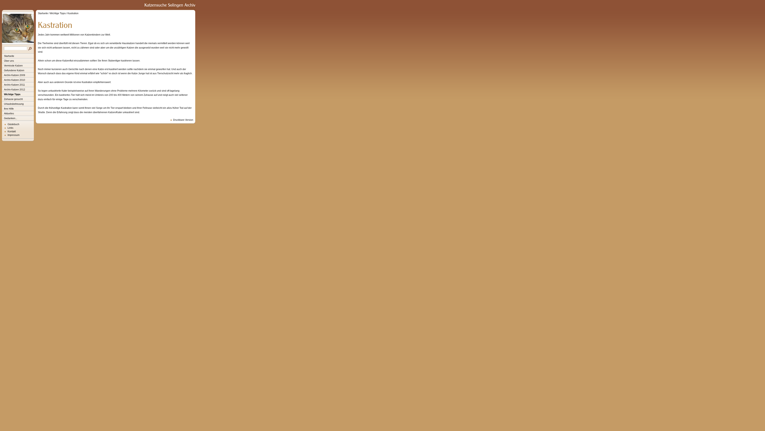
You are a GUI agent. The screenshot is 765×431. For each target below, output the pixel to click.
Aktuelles (9, 113)
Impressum (14, 135)
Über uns (9, 60)
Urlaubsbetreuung (14, 104)
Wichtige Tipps (12, 94)
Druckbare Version (183, 120)
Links (10, 128)
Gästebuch (13, 124)
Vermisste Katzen (13, 65)
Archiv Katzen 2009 (14, 75)
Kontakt (12, 131)
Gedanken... (10, 118)
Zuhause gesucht (13, 99)
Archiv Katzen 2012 (14, 89)
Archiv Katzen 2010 (14, 80)
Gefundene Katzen (14, 70)
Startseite (9, 56)
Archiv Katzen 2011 (14, 84)
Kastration (73, 13)
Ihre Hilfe (9, 108)
